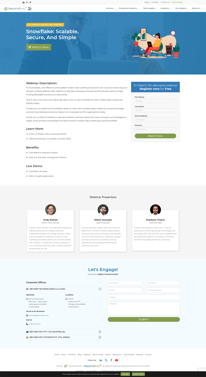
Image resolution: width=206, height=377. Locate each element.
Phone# (138, 125)
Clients (108, 355)
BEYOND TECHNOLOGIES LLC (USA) (47, 289)
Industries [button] (165, 8)
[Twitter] (106, 360)
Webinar (87, 355)
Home (56, 355)
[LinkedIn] (101, 360)
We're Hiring (177, 2)
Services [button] (109, 8)
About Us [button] (196, 8)
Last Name (139, 106)
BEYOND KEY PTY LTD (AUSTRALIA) (65, 332)
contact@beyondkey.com (39, 315)
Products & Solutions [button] (128, 8)
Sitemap (139, 355)
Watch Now (40, 47)
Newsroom (117, 355)
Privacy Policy (92, 371)
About (63, 355)
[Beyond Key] (18, 8)
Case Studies (129, 355)
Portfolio (155, 2)
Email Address (141, 116)
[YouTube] (116, 360)
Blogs (147, 2)
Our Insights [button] (180, 8)
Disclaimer (80, 371)
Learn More (138, 374)
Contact (148, 355)
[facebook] (30, 2)
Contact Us (165, 2)
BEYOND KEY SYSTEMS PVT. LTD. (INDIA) (65, 337)
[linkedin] (24, 2)
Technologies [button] (149, 8)
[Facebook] (111, 360)
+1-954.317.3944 (35, 324)
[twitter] (27, 2)
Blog (80, 355)
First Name (139, 97)
